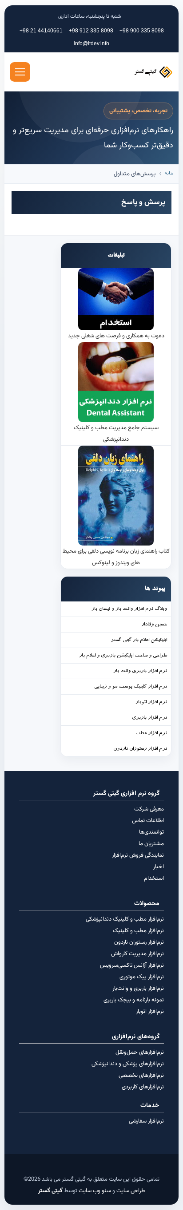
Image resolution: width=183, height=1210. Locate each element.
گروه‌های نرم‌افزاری (135, 1037)
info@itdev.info (91, 43)
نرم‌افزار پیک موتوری (141, 977)
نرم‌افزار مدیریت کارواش (137, 953)
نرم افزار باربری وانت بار (140, 671)
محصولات (146, 904)
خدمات (149, 1106)
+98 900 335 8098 (141, 31)
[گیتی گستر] (137, 72)
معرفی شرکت (149, 809)
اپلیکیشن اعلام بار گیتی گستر (139, 640)
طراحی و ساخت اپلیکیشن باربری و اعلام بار (123, 656)
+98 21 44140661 (41, 31)
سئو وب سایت (95, 1190)
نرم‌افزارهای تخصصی (141, 1075)
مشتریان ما (151, 843)
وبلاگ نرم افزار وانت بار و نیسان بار (129, 609)
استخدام (154, 878)
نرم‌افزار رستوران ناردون (139, 942)
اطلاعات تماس (148, 820)
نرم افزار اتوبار (151, 702)
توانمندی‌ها (151, 832)
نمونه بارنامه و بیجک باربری (133, 1000)
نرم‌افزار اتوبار (150, 1011)
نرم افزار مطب (151, 733)
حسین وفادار (154, 625)
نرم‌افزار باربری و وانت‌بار (138, 988)
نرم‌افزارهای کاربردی (143, 1087)
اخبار (158, 866)
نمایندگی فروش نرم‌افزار (138, 855)
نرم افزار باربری (149, 718)
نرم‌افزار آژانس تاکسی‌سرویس (132, 965)
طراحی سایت (130, 1190)
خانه (168, 174)
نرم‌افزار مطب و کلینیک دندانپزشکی (125, 919)
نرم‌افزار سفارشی (146, 1121)
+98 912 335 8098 (91, 31)
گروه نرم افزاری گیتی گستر (126, 794)
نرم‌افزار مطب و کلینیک (138, 930)
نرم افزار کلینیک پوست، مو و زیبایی (130, 687)
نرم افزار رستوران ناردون (140, 749)
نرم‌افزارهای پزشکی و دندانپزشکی (128, 1064)
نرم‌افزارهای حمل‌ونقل (139, 1052)
